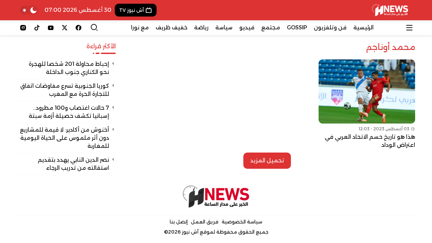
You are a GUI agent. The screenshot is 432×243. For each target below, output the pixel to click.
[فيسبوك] (78, 28)
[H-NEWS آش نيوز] (390, 10)
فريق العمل (204, 222)
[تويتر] (64, 28)
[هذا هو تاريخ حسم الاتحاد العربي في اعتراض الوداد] (367, 104)
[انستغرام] (23, 28)
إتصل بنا (179, 222)
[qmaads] (216, 196)
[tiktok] (37, 28)
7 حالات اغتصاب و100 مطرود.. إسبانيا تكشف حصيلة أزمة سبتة (69, 112)
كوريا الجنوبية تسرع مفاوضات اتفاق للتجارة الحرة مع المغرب (64, 90)
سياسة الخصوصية (242, 222)
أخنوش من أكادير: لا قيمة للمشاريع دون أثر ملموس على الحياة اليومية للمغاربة (64, 138)
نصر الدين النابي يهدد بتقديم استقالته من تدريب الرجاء (73, 164)
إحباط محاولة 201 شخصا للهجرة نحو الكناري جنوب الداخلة (69, 68)
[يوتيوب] (51, 28)
